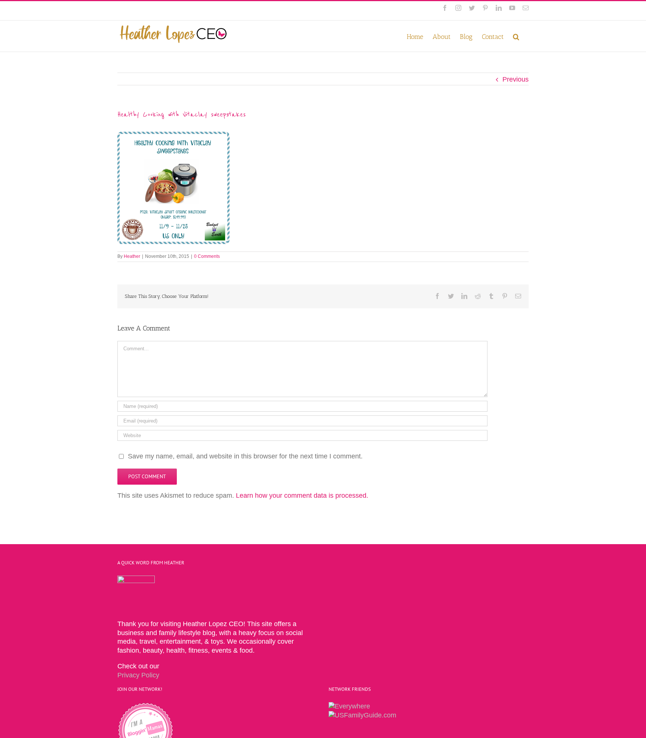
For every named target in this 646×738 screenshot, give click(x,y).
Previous (515, 79)
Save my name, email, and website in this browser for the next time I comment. (245, 456)
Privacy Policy (138, 675)
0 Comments (207, 256)
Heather (132, 256)
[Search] (516, 36)
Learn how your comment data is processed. (302, 495)
